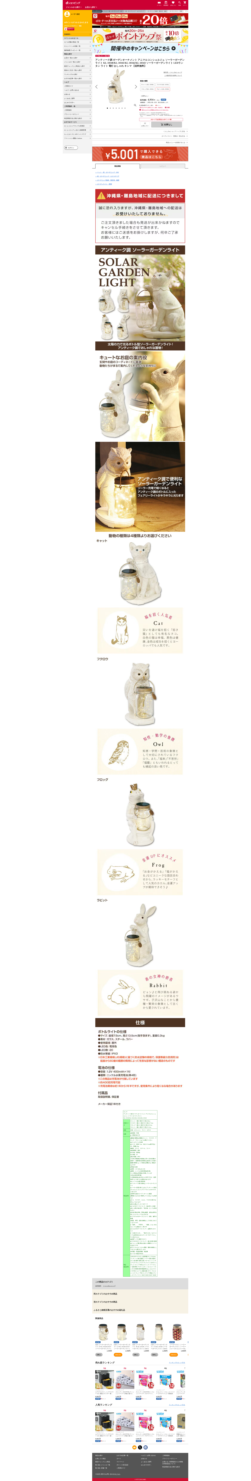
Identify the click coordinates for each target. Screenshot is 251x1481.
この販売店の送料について (173, 75)
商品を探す (99, 1455)
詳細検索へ (67, 34)
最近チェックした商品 (102, 1462)
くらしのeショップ (109, 1286)
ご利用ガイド (68, 86)
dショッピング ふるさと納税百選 (75, 130)
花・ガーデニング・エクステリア (135, 11)
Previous (96, 1377)
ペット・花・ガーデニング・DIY (113, 11)
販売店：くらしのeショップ (173, 72)
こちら (118, 1474)
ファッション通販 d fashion (73, 138)
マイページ (120, 1462)
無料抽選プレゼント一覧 (72, 50)
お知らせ (67, 94)
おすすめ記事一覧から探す (73, 78)
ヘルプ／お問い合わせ (71, 90)
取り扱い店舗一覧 (101, 1468)
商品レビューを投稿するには (175, 142)
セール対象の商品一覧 (71, 42)
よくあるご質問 (69, 98)
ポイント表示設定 (122, 1465)
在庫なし (99, 1354)
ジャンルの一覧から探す (72, 62)
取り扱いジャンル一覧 (102, 1465)
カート (119, 1458)
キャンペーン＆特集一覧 (72, 46)
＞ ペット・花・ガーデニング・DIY (107, 172)
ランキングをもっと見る (177, 1362)
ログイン (71, 148)
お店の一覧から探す (70, 58)
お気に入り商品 (100, 1458)
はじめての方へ (69, 102)
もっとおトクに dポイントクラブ (75, 134)
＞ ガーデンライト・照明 (103, 184)
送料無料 (98, 1286)
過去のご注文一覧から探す (73, 70)
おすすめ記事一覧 (122, 1455)
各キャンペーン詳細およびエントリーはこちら (155, 110)
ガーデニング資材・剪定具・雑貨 (157, 11)
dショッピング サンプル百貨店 (74, 126)
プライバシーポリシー (71, 114)
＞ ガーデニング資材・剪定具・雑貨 (107, 180)
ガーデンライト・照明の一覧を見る (173, 136)
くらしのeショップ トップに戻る (174, 131)
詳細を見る (118, 1354)
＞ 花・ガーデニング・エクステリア (107, 176)
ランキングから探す (70, 74)
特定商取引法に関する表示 (73, 118)
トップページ (97, 11)
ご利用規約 (68, 110)
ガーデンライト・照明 (176, 11)
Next (183, 1377)
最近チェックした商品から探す (74, 66)
